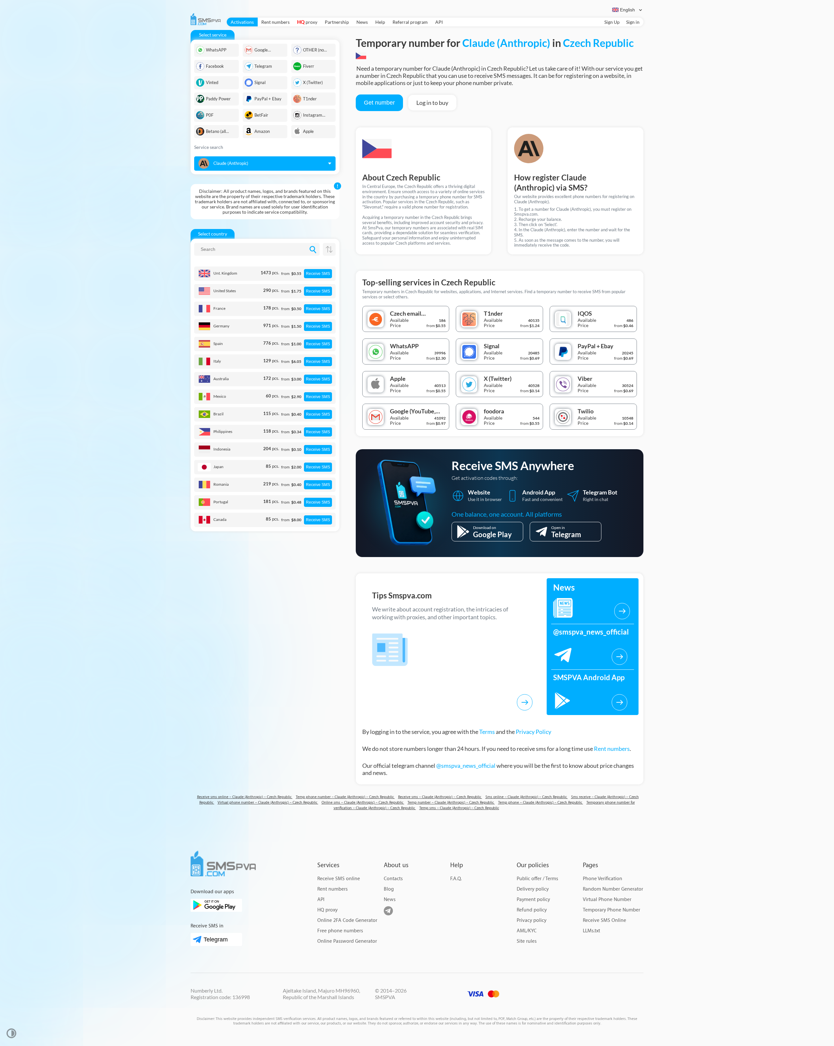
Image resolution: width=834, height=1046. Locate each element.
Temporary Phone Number (611, 910)
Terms (487, 731)
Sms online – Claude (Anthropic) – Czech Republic (526, 797)
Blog (389, 889)
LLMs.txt (591, 931)
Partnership (337, 22)
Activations (242, 22)
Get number (379, 102)
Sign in (633, 22)
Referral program (410, 22)
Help (380, 22)
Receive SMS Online (604, 920)
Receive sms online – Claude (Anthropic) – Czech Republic (245, 797)
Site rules (527, 941)
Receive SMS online (338, 878)
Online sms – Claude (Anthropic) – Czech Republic (363, 802)
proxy (307, 22)
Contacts (393, 878)
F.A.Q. (456, 878)
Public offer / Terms (537, 878)
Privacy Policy (533, 731)
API (439, 22)
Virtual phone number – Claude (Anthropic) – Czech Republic (268, 802)
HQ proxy (327, 910)
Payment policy (533, 899)
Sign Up (612, 22)
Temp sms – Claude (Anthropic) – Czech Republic (459, 808)
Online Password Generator (347, 941)
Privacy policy (531, 920)
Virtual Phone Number (607, 899)
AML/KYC (527, 931)
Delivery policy (533, 889)
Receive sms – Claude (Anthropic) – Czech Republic (440, 797)
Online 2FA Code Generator (347, 920)
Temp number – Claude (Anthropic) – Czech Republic (451, 802)
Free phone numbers (340, 931)
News (362, 22)
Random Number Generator (613, 889)
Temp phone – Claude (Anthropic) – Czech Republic (540, 802)
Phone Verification (602, 878)
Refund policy (532, 910)
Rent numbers (275, 22)
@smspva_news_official (466, 765)
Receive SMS (318, 273)
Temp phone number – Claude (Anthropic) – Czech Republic (345, 797)
